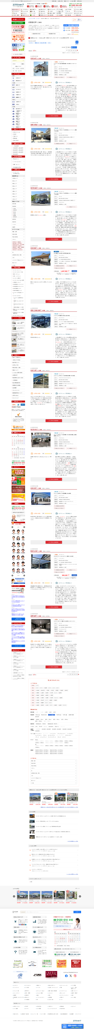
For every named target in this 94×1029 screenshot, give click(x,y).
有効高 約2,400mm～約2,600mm (56, 751)
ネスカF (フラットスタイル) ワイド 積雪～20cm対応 (63, 556)
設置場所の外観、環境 (16, 255)
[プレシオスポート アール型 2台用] (34, 897)
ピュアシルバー (38, 735)
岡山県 (42, 700)
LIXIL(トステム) (16, 1006)
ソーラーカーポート (17, 161)
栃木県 (66, 690)
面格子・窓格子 (51, 13)
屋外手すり (42, 11)
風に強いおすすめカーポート (19, 304)
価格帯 (13, 227)
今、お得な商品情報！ (18, 473)
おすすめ (22, 68)
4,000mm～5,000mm (59, 741)
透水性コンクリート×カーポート (42, 15)
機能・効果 (14, 231)
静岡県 (42, 695)
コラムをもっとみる (18, 645)
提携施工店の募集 (16, 385)
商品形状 (14, 206)
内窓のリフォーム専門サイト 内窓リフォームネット (47, 964)
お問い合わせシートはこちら (74, 955)
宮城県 (45, 687)
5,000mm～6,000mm (68, 741)
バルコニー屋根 (78, 9)
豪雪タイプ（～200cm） (18, 124)
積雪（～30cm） (48, 719)
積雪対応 (14, 219)
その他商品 (60, 15)
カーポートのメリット (17, 269)
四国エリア (14, 194)
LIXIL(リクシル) (16, 132)
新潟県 (47, 692)
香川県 (38, 702)
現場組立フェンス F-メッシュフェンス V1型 (18, 663)
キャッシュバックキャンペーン (18, 481)
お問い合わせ (79, 1)
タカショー (74, 1006)
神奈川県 (43, 690)
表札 (69, 11)
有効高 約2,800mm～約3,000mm (56, 753)
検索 (23, 63)
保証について (66, 1)
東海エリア (14, 186)
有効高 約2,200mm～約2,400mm (41, 751)
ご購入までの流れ (16, 359)
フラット (14, 249)
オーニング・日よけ (78, 11)
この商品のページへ (72, 77)
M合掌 (14, 212)
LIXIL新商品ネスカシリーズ (18, 286)
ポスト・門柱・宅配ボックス (60, 11)
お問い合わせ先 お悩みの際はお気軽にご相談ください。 (67, 949)
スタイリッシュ (16, 244)
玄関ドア (62, 997)
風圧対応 (14, 221)
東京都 (38, 690)
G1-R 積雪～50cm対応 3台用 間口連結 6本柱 (62, 253)
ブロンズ (59, 737)
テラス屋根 (60, 9)
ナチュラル (15, 245)
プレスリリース (16, 390)
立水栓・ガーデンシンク (53, 987)
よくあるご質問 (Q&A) (17, 372)
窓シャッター (42, 13)
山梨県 (42, 692)
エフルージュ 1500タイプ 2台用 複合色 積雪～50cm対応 (64, 375)
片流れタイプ (18, 78)
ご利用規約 (15, 380)
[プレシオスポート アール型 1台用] (22, 897)
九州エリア (14, 199)
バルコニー (24, 13)
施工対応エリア (16, 362)
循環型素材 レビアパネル (18, 672)
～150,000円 (16, 145)
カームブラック (43, 737)
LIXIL (36, 726)
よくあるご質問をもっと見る (72, 874)
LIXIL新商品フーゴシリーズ (18, 284)
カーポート (16, 9)
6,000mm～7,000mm (39, 742)
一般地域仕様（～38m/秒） (40, 723)
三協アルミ (15, 136)
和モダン (14, 247)
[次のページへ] (78, 50)
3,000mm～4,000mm (49, 745)
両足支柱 (43, 714)
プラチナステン (68, 735)
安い (13, 68)
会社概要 (14, 387)
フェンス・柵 (24, 11)
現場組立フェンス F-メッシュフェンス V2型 (18, 656)
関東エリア (14, 183)
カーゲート (15, 331)
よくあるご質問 (73, 1)
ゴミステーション (78, 13)
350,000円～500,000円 (18, 152)
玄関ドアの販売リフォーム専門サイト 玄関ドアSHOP (32, 964)
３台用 (50, 712)
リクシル (17, 68)
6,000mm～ (37, 747)
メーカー (14, 224)
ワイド (14, 211)
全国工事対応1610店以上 (38, 6)
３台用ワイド (18, 102)
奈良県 (51, 697)
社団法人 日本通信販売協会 (37, 975)
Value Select (16, 140)
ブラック (37, 737)
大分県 (47, 705)
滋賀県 (61, 697)
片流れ (14, 208)
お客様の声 (15, 375)
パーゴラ (33, 13)
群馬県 (57, 690)
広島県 (38, 700)
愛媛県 (42, 702)
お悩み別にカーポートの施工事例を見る (18, 313)
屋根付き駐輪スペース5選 (18, 307)
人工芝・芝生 (50, 999)
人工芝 (33, 15)
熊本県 (42, 705)
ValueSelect (51, 726)
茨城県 (61, 690)
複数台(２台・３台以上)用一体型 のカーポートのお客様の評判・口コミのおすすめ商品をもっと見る (59, 807)
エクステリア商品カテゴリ (17, 260)
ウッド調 (22, 244)
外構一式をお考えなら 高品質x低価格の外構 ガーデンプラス (18, 964)
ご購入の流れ (54, 1)
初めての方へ (16, 1013)
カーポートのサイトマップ (18, 315)
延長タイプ (18, 85)
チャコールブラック (52, 737)
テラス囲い (69, 9)
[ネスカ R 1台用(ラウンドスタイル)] (71, 897)
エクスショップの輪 (18, 497)
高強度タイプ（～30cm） (18, 114)
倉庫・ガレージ (74, 990)
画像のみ (69, 47)
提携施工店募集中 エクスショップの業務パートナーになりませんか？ (76, 964)
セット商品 (74, 997)
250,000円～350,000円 (18, 150)
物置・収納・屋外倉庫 (16, 13)
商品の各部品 (15, 236)
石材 (72, 995)
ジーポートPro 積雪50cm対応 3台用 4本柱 (62, 315)
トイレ (61, 999)
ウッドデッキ (16, 11)
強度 (74, 465)
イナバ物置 (16, 1008)
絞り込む (77, 44)
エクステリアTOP (31, 18)
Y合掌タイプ (18, 94)
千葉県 (48, 690)
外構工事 (69, 15)
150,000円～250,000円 (18, 148)
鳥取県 (55, 700)
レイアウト (15, 248)
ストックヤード (69, 13)
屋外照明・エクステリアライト (18, 998)
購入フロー (14, 262)
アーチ (20, 248)
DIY (37, 999)
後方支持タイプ (18, 109)
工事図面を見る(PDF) (60, 143)
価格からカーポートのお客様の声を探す (18, 310)
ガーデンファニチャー (64, 995)
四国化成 (15, 138)
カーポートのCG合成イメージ (18, 293)
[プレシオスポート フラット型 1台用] (47, 897)
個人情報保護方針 (16, 382)
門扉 (33, 11)
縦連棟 (14, 215)
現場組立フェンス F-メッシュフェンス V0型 (18, 670)
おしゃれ (19, 70)
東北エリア (14, 181)
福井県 (60, 692)
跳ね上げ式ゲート (42, 9)
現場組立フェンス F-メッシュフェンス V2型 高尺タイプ (18, 653)
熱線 (56, 404)
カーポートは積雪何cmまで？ (18, 298)
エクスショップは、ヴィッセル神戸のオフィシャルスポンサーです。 (51, 975)
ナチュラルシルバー (61, 733)
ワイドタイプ (18, 89)
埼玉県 (52, 690)
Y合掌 (14, 214)
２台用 (46, 712)
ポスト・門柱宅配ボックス (74, 988)
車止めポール (16, 158)
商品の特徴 (14, 234)
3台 (16, 70)
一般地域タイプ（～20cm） (18, 111)
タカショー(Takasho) (20, 406)
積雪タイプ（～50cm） (18, 116)
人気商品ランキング (17, 282)
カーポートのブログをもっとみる (18, 619)
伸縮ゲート (33, 9)
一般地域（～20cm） (39, 719)
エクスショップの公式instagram (75, 976)
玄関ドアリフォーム (24, 15)
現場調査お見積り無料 (47, 6)
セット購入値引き (18, 489)
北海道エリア (15, 178)
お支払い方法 (60, 1)
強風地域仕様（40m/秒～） (53, 723)
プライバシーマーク (20, 975)
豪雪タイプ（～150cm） (18, 122)
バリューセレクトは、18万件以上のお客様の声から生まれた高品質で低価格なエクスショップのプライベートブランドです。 (18, 420)
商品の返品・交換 (16, 367)
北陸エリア (14, 188)
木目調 (22, 247)
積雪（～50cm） (56, 719)
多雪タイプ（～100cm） (18, 119)
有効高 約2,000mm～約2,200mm (56, 750)
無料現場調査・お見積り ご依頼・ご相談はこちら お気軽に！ (72, 1026)
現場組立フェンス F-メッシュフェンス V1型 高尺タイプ (18, 660)
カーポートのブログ (17, 295)
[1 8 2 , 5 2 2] (18, 30)
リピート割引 (43, 1013)
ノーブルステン (70, 733)
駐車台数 (14, 203)
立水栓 (51, 11)
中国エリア (14, 196)
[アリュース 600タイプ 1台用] (59, 897)
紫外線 (69, 94)
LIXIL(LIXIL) (39, 1006)
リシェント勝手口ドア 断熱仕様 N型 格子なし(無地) (18, 675)
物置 (14, 325)
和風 (19, 247)
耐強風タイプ (18, 127)
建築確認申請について (17, 392)
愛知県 (38, 695)
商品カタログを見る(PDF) (59, 77)
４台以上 (18, 104)
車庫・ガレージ (16, 164)
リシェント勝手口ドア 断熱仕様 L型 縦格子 (18, 679)
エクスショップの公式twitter (71, 976)
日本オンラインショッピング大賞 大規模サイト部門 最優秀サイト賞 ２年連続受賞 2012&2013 (61, 964)
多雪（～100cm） (64, 719)
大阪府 (38, 697)
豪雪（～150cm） (39, 721)
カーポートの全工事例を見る (16, 172)
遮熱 (75, 225)
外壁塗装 (50, 997)
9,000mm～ (66, 742)
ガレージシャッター (51, 9)
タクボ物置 (39, 1008)
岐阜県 (47, 695)
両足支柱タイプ (18, 80)
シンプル (19, 243)
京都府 (47, 697)
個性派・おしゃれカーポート (19, 301)
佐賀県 (60, 705)
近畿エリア (14, 191)
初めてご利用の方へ (17, 357)
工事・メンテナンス (17, 276)
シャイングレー (53, 733)
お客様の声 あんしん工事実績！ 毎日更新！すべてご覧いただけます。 (18, 29)
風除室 (60, 13)
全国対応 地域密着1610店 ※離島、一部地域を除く (18, 47)
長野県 (38, 692)
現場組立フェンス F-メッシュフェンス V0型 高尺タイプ (18, 666)
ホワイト (64, 737)
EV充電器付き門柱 (17, 167)
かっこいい (20, 249)
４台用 (54, 712)
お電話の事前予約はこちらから (62, 926)
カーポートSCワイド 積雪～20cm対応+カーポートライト (64, 621)
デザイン (14, 239)
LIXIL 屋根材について (17, 288)
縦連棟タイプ (18, 97)
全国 (31, 881)
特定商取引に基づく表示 (18, 377)
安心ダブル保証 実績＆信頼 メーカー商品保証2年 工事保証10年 (18, 38)
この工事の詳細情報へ (53, 115)
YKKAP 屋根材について (17, 290)
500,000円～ (16, 154)
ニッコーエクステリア (53, 1008)
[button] (24, 527)
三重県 (51, 695)
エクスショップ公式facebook (66, 976)
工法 (13, 257)
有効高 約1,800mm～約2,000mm (41, 750)
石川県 (51, 692)
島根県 (51, 700)
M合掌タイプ (18, 92)
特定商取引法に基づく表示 (53, 1013)
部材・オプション (16, 274)
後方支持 (15, 216)
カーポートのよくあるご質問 (18, 280)
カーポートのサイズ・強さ (18, 272)
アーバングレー (38, 733)
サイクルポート (24, 9)
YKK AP (40, 726)
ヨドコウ (26, 1008)
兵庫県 (42, 697)
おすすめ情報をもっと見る (73, 841)
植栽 (37, 995)
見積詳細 (74, 271)
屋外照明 (51, 15)
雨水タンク (27, 997)
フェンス (15, 342)
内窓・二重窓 (16, 15)
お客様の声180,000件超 (63, 6)
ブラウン (45, 735)
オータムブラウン (51, 735)
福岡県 (38, 705)
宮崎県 (55, 705)
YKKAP (14, 134)
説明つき (75, 47)
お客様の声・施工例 (25, 1013)
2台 (13, 70)
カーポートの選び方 (17, 278)
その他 (13, 265)
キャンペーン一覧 (34, 1013)
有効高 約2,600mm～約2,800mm (41, 753)
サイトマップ (15, 397)
